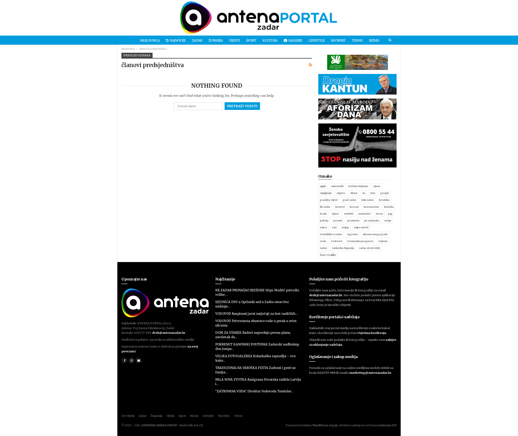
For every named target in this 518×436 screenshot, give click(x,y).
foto (372, 193)
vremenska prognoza (360, 241)
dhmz (353, 193)
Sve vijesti (128, 416)
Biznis (374, 40)
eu (363, 193)
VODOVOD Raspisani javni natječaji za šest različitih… (256, 314)
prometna (353, 220)
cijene (376, 186)
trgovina (352, 234)
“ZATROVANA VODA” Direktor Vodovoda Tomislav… (254, 391)
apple (323, 186)
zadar (323, 248)
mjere (335, 213)
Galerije (295, 40)
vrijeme (383, 241)
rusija (387, 220)
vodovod (336, 241)
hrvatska (384, 199)
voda (323, 241)
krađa (323, 213)
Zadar (197, 40)
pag (390, 213)
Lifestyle (316, 40)
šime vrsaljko (328, 254)
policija (324, 220)
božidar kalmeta (358, 186)
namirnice (364, 213)
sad (334, 227)
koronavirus (371, 206)
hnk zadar (367, 199)
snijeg (345, 227)
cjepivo (341, 193)
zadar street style (369, 248)
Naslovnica (149, 40)
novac (379, 213)
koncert (340, 206)
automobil (337, 186)
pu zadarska (371, 220)
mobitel (348, 213)
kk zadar (325, 206)
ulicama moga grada (375, 234)
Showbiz (338, 40)
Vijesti (234, 40)
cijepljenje (326, 193)
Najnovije (178, 40)
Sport (251, 40)
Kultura (269, 40)
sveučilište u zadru (331, 234)
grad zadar (349, 199)
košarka (389, 206)
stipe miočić (361, 227)
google (384, 193)
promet (337, 220)
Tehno (357, 40)
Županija (215, 40)
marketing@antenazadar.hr (370, 373)
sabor (323, 227)
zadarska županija (343, 248)
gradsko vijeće (329, 199)
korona (354, 206)
